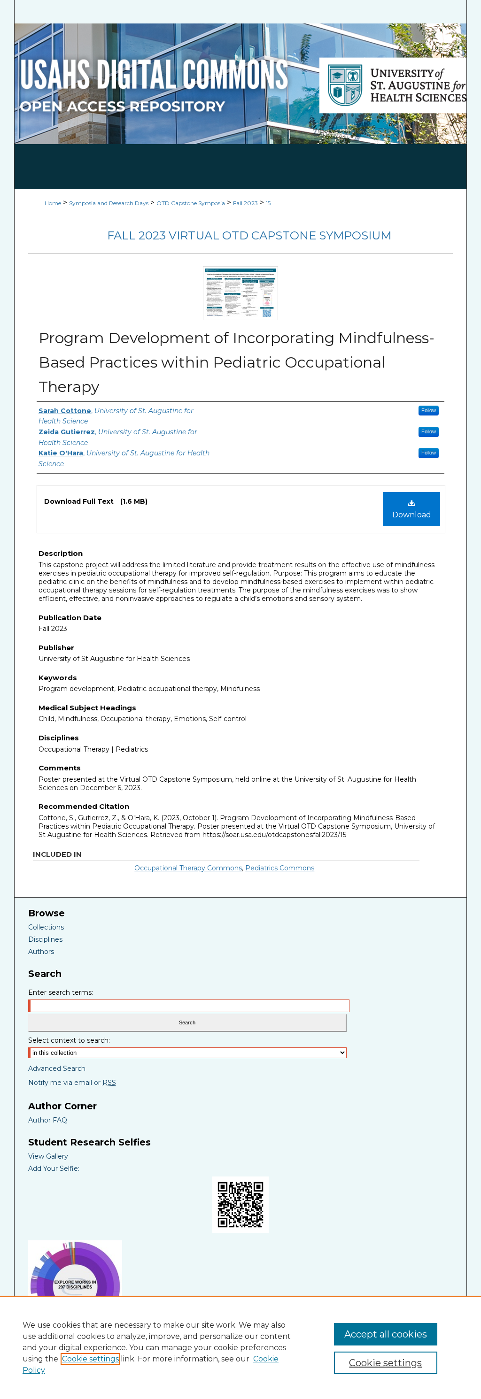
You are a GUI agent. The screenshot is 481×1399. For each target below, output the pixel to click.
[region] (240, 1347)
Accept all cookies (385, 1334)
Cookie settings (90, 1358)
